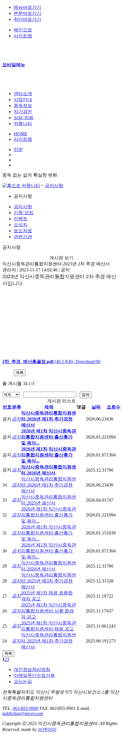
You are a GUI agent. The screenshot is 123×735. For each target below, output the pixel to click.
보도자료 (23, 230)
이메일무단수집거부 (34, 675)
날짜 (96, 406)
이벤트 (20, 218)
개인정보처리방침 (32, 669)
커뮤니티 (31, 185)
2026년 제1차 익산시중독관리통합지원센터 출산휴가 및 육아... (48, 436)
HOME (20, 133)
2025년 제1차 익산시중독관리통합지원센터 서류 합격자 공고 (48, 610)
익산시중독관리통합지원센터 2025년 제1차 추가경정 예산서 (48, 640)
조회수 (113, 406)
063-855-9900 (25, 708)
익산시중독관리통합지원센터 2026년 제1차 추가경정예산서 (48, 418)
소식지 (20, 224)
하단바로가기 (27, 19)
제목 (48, 406)
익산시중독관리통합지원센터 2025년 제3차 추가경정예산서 (48, 580)
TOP (18, 149)
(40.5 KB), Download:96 (51, 361)
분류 (16, 406)
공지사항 (54, 185)
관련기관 (23, 236)
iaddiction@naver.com (22, 713)
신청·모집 (23, 212)
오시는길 (23, 681)
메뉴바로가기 (27, 7)
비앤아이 (47, 729)
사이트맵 (23, 139)
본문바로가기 (27, 13)
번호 (7, 406)
